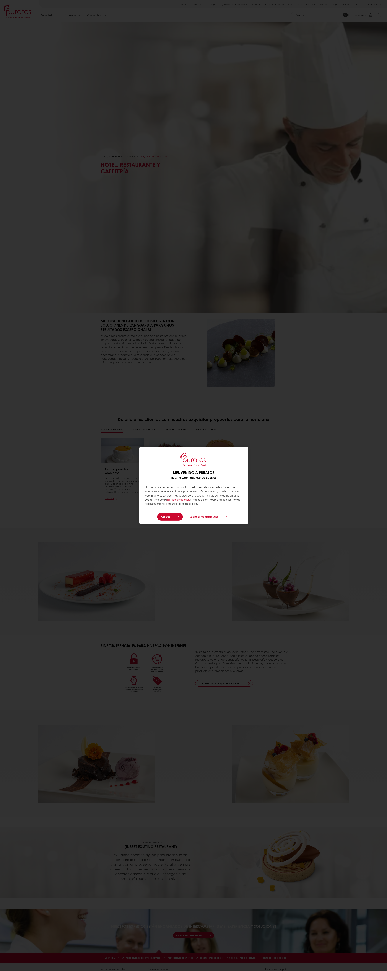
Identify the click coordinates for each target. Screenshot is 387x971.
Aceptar (165, 516)
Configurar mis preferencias (203, 516)
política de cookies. (178, 499)
